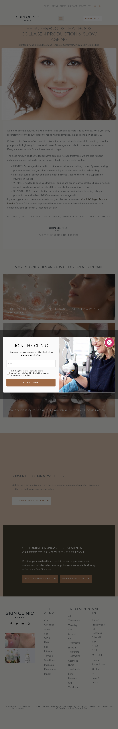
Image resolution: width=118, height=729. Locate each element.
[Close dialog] (109, 342)
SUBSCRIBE (31, 382)
